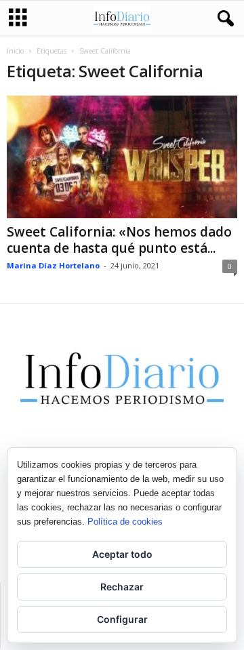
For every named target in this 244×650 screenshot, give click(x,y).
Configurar (122, 619)
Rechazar (122, 586)
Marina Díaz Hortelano (53, 265)
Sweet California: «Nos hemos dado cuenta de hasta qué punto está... (119, 240)
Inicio (15, 51)
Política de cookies (125, 521)
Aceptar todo (122, 554)
